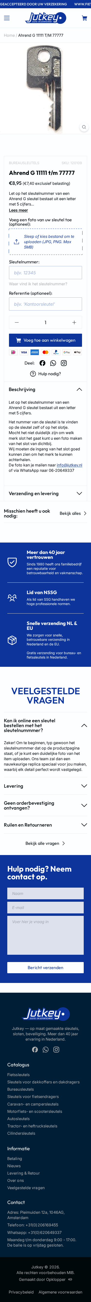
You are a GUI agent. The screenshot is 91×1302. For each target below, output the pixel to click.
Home (9, 35)
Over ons (15, 1180)
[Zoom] (84, 127)
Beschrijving (22, 389)
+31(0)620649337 (45, 1232)
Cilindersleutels (21, 1133)
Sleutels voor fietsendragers (33, 1096)
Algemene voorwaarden (60, 1292)
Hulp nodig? (49, 373)
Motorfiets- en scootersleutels (34, 1111)
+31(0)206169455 (41, 1224)
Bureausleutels (24, 163)
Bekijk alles (70, 513)
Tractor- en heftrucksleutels (32, 1126)
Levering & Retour (23, 1173)
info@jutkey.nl (69, 465)
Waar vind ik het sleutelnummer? (38, 283)
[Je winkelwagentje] (84, 18)
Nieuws (14, 1165)
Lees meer (18, 210)
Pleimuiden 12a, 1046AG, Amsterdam (36, 1215)
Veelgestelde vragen (26, 1187)
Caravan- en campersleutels (33, 1104)
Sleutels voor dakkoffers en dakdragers (43, 1081)
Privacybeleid (21, 1292)
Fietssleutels (18, 1074)
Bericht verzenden (45, 967)
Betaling (14, 1158)
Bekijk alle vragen (42, 843)
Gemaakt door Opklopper (42, 1279)
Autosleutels (18, 1118)
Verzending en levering (34, 493)
